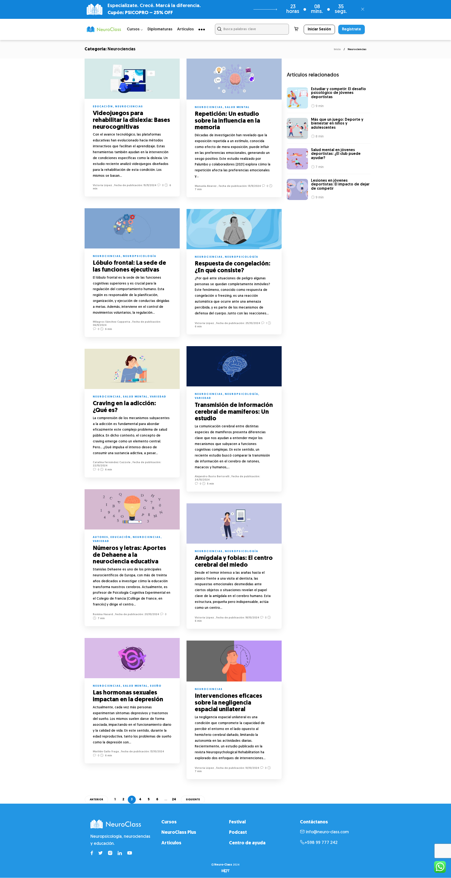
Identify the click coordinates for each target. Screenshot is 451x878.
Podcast (238, 832)
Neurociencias (129, 106)
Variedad (203, 398)
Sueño (156, 686)
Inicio (337, 49)
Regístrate (351, 29)
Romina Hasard (103, 614)
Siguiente (193, 799)
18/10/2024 (252, 618)
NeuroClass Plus (178, 832)
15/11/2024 (149, 185)
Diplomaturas (160, 29)
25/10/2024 (252, 323)
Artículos (185, 29)
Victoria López (102, 185)
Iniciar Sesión (319, 29)
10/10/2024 (252, 768)
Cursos (169, 822)
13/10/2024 (157, 751)
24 (174, 799)
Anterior (96, 799)
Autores (100, 537)
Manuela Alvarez (206, 186)
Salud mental (237, 107)
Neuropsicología (139, 256)
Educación (103, 106)
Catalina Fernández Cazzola (111, 462)
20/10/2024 (151, 614)
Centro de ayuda (247, 843)
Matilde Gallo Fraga (106, 751)
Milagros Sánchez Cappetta (111, 322)
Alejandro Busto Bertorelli (212, 476)
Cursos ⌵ (135, 29)
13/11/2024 (254, 186)
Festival (237, 822)
